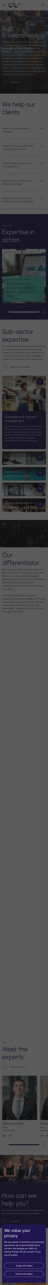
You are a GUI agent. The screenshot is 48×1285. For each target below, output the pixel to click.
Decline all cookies (24, 1274)
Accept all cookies (24, 1265)
